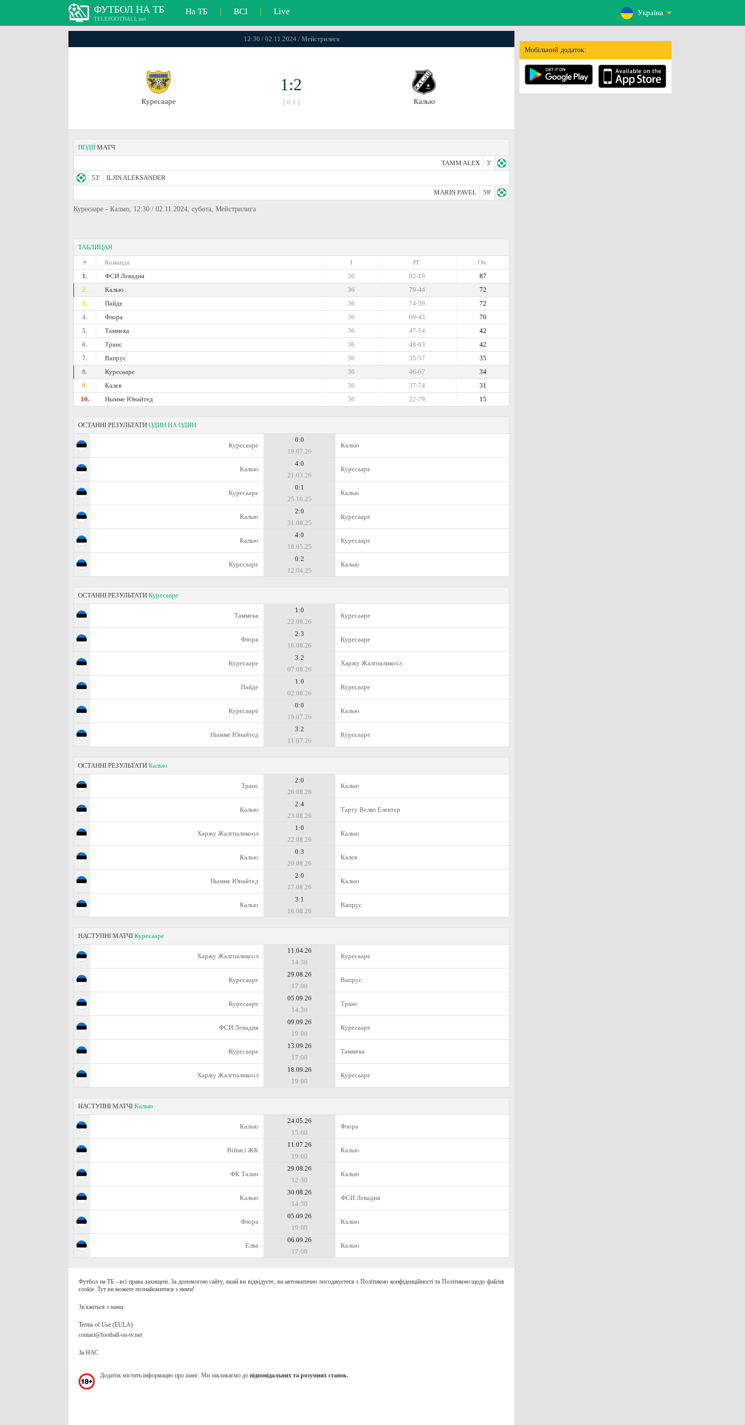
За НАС (88, 1352)
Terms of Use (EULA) (106, 1324)
